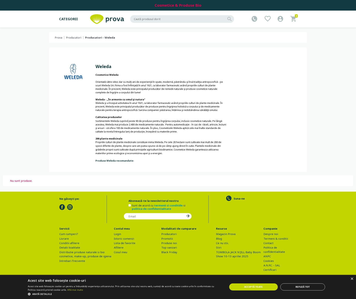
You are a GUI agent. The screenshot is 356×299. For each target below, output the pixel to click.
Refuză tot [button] (303, 286)
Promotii (167, 238)
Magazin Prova (225, 234)
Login (117, 234)
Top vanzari (169, 247)
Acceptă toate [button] (253, 286)
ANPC (267, 256)
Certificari (269, 270)
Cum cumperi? (68, 234)
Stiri (218, 247)
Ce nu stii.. (222, 243)
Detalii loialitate (69, 247)
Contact (268, 243)
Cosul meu (120, 252)
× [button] (351, 278)
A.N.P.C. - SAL (271, 265)
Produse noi (169, 243)
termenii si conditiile (168, 205)
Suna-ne (239, 198)
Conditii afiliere (69, 243)
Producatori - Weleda (100, 37)
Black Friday (169, 252)
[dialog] (178, 287)
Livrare (64, 238)
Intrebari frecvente (72, 261)
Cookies (268, 261)
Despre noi (270, 234)
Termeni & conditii (275, 238)
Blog (219, 238)
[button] (125, 294)
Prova (58, 37)
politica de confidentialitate (151, 209)
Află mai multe (75, 289)
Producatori (73, 37)
